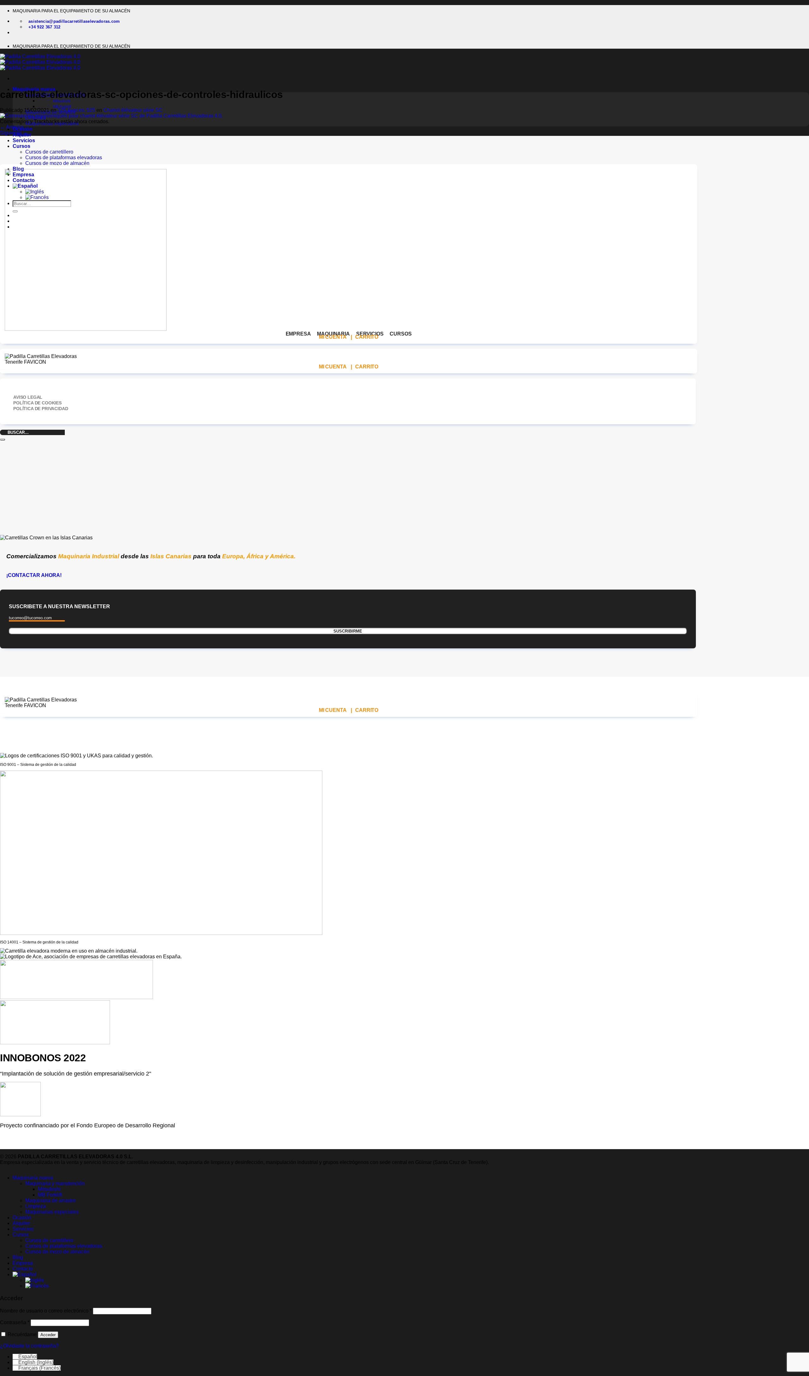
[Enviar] (2, 439)
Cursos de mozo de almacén (57, 163)
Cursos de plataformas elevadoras (63, 157)
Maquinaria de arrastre (50, 1200)
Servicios (24, 140)
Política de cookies (37, 402)
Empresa (23, 1263)
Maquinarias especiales (52, 1212)
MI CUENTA (333, 337)
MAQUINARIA (333, 333)
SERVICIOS (370, 333)
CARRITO (366, 337)
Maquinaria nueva (33, 1177)
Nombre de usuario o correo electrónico (46, 1310)
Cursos (21, 146)
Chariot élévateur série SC (133, 110)
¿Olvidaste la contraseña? (29, 1346)
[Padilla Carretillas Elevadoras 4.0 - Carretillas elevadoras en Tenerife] (40, 62)
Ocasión (22, 1217)
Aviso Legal (27, 397)
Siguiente (14, 133)
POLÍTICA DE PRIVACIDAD (40, 408)
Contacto (23, 1268)
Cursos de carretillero (49, 152)
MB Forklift (62, 107)
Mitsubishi (61, 101)
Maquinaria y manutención (55, 1183)
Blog (18, 1257)
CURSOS (400, 333)
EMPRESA (298, 333)
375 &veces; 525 (76, 110)
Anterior (12, 127)
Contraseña (14, 1322)
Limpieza (35, 1206)
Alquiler (21, 1223)
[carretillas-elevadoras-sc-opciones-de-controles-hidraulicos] (111, 115)
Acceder (48, 1334)
